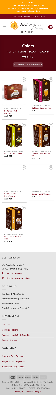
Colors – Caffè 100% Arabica (12, 237)
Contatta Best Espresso (13, 356)
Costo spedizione (10, 329)
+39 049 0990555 (37, 17)
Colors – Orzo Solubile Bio (41, 154)
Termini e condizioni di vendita (16, 335)
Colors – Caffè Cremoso (41, 194)
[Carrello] (50, 27)
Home (10, 51)
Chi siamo (6, 324)
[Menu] (4, 27)
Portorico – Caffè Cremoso (11, 112)
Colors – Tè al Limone (13, 153)
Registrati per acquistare (13, 361)
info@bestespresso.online (16, 278)
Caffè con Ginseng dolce (41, 108)
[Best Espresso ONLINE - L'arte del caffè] (27, 27)
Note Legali (36, 391)
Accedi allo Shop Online (13, 366)
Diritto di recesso (10, 340)
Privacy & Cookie (22, 391)
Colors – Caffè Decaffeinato (10, 195)
